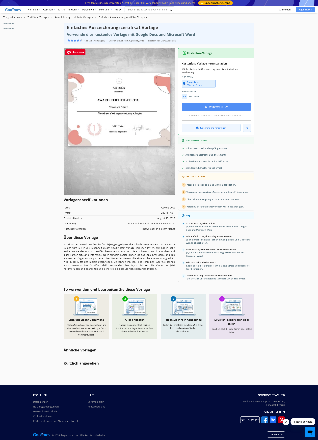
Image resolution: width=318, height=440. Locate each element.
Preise (118, 9)
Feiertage (104, 9)
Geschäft (48, 9)
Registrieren (305, 9)
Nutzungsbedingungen (46, 406)
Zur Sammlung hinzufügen (213, 127)
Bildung (72, 9)
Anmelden (285, 9)
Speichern (78, 52)
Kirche (61, 9)
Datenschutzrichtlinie (45, 411)
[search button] (171, 10)
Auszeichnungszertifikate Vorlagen (74, 17)
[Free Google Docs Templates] (13, 9)
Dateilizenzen (40, 401)
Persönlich (88, 9)
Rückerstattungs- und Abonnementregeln (56, 421)
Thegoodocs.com (13, 17)
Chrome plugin (96, 401)
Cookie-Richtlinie (42, 416)
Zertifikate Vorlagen (38, 17)
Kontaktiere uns (96, 406)
